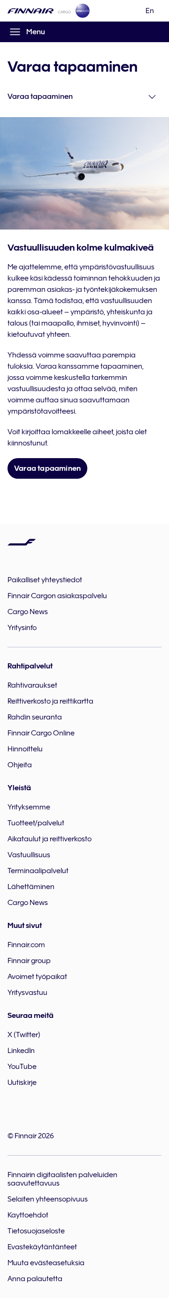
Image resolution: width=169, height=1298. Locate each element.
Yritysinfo (22, 627)
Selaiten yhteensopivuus (48, 1199)
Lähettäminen (31, 887)
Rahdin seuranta (35, 717)
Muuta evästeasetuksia (46, 1263)
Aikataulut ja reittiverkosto (50, 839)
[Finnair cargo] (39, 10)
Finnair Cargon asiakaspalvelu (57, 596)
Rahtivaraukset (32, 685)
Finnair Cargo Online (41, 733)
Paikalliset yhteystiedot (45, 580)
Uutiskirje (22, 1082)
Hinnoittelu (25, 749)
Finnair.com (26, 945)
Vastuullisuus (29, 855)
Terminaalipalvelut (38, 871)
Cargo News (28, 612)
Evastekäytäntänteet (42, 1247)
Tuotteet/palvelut (36, 823)
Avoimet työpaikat (37, 976)
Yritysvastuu (27, 992)
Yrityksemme (29, 807)
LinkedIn (21, 1050)
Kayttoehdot (28, 1215)
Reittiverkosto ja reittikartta (50, 701)
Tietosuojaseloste (36, 1231)
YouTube (22, 1066)
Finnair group (29, 961)
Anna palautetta (35, 1279)
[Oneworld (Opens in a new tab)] (83, 11)
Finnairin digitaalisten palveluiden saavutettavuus (62, 1179)
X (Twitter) (24, 1035)
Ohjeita (20, 765)
